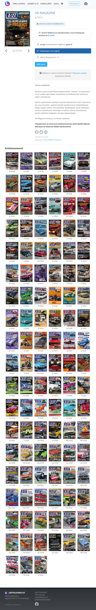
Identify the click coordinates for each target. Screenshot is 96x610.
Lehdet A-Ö (32, 4)
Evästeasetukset (42, 600)
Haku (56, 4)
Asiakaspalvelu (12, 596)
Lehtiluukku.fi (17, 593)
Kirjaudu (74, 4)
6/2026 (51, 35)
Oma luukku (19, 4)
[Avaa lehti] (12, 161)
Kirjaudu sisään (79, 73)
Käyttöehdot (41, 592)
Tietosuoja (40, 595)
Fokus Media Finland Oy (52, 140)
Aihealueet (46, 4)
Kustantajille (41, 597)
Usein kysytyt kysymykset (17, 598)
